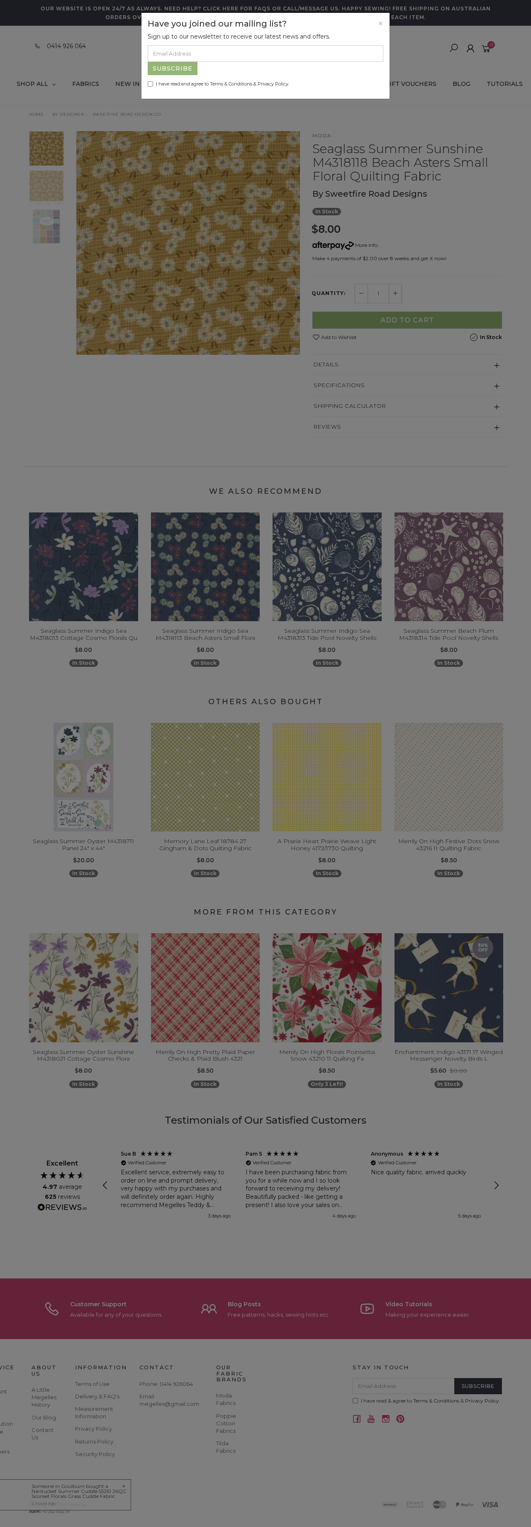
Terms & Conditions (231, 84)
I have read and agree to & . (222, 84)
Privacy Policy (273, 84)
